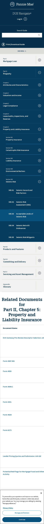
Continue (22, 520)
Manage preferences (22, 513)
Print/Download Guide (15, 44)
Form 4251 (7, 402)
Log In (19, 19)
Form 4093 (7, 371)
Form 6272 (7, 430)
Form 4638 (7, 414)
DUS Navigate (22, 14)
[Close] (41, 493)
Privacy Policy (8, 508)
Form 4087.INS (9, 361)
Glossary (7, 286)
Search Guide (22, 30)
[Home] (22, 6)
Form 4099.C (8, 386)
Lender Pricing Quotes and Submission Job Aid (22, 456)
